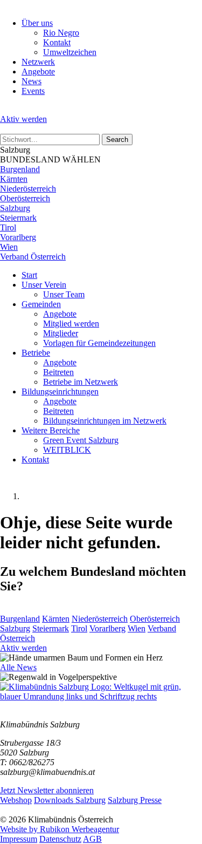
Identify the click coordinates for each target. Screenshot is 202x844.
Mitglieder (60, 333)
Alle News (18, 667)
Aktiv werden (23, 119)
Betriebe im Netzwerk (80, 381)
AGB (92, 838)
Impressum (18, 838)
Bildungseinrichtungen (60, 391)
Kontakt (57, 42)
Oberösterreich (25, 198)
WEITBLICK (67, 449)
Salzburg (15, 208)
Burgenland (20, 169)
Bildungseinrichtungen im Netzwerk (104, 420)
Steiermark (18, 217)
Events (33, 91)
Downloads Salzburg (70, 800)
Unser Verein (44, 284)
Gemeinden (41, 304)
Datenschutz (60, 838)
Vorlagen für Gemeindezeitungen (99, 343)
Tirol (8, 227)
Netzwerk (38, 61)
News (31, 81)
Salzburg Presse (135, 800)
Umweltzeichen (69, 52)
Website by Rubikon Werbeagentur (59, 829)
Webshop (16, 800)
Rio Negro (61, 32)
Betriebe (36, 352)
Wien (9, 246)
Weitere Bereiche (51, 430)
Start (29, 275)
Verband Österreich (33, 256)
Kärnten (13, 178)
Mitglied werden (71, 323)
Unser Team (64, 294)
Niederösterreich (28, 188)
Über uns (37, 23)
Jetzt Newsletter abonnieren (47, 790)
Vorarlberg (18, 237)
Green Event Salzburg (81, 440)
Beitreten (58, 372)
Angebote (38, 71)
